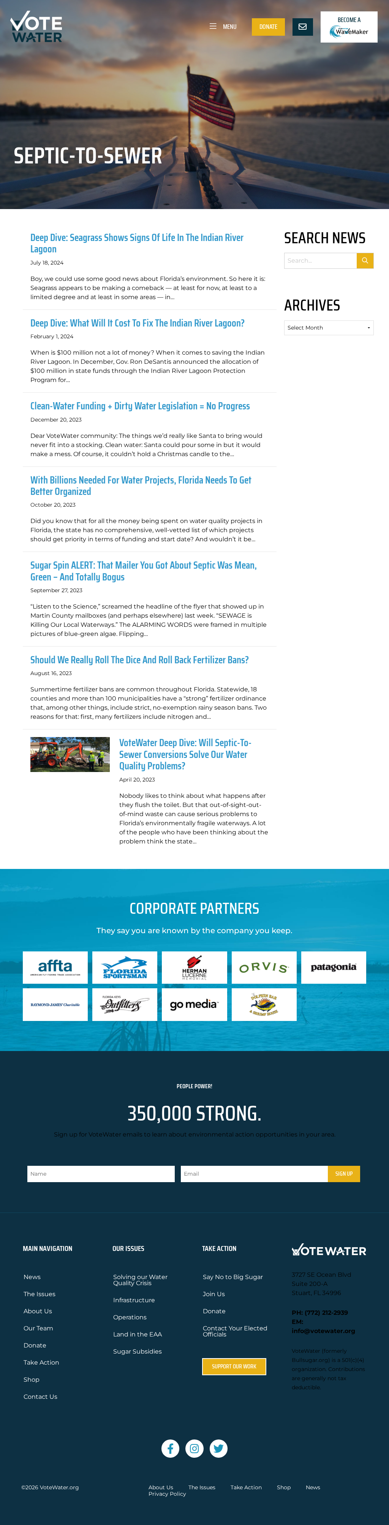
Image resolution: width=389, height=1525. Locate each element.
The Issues (39, 1294)
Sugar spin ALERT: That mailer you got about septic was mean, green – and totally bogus (143, 571)
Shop (32, 1379)
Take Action (41, 1362)
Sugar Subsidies (137, 1351)
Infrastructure (134, 1300)
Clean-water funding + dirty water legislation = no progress (140, 406)
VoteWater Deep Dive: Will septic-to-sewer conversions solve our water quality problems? (185, 754)
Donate (268, 27)
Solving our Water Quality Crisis (140, 1280)
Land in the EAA (137, 1334)
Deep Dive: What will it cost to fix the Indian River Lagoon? (137, 323)
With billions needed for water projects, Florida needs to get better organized (140, 485)
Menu (229, 27)
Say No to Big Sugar (233, 1277)
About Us (38, 1311)
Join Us (214, 1294)
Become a (349, 20)
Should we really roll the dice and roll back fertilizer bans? (139, 660)
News (32, 1277)
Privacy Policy (167, 1494)
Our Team (38, 1328)
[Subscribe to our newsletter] (303, 27)
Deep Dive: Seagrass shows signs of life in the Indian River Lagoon (137, 243)
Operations (130, 1317)
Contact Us (40, 1396)
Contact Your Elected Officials (235, 1331)
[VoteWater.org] (36, 26)
